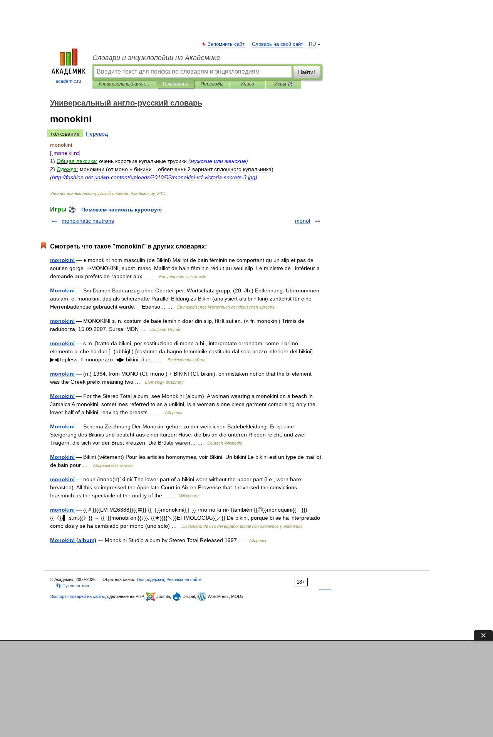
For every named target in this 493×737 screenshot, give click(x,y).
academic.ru (68, 81)
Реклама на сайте (183, 579)
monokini (62, 260)
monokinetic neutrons (88, 221)
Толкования (175, 84)
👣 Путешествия (72, 585)
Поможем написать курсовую (121, 209)
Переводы (212, 84)
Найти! (306, 72)
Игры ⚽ (283, 84)
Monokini (62, 290)
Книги (247, 84)
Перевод (97, 134)
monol (302, 221)
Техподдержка (150, 579)
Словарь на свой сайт (277, 44)
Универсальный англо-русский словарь (124, 84)
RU (312, 44)
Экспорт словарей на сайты (77, 596)
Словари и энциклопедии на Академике (156, 58)
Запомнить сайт (226, 44)
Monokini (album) (73, 540)
